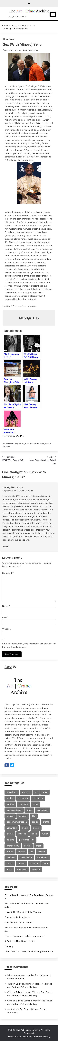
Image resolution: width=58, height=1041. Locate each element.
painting (10, 840)
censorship (38, 798)
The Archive (8, 39)
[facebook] (7, 765)
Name (6, 605)
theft (46, 863)
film (33, 816)
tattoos (21, 863)
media (25, 828)
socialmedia (42, 857)
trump (9, 869)
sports (10, 863)
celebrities (23, 798)
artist (45, 792)
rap (31, 851)
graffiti (46, 822)
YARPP (19, 435)
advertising (12, 792)
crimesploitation (14, 810)
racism (21, 851)
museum (22, 834)
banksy (10, 798)
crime (35, 804)
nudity (45, 834)
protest (10, 851)
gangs (35, 822)
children (10, 804)
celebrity (10, 443)
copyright (23, 804)
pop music (19, 443)
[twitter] (12, 765)
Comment (8, 573)
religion (41, 851)
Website (6, 628)
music (34, 834)
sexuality (11, 857)
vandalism (22, 869)
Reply (6, 546)
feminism (23, 816)
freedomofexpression (17, 822)
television (34, 863)
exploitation (42, 810)
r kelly (27, 443)
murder (10, 834)
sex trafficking (37, 443)
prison (38, 846)
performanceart (26, 840)
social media (26, 857)
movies (36, 828)
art (36, 792)
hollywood (12, 828)
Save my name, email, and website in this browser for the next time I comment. (29, 645)
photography (13, 846)
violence (36, 869)
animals (26, 792)
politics (27, 846)
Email (5, 617)
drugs (29, 810)
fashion (10, 816)
